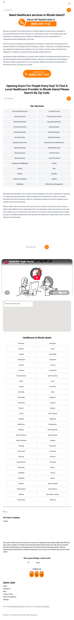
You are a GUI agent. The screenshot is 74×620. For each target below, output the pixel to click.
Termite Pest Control (20, 127)
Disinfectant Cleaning (19, 179)
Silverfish (54, 174)
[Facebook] (42, 574)
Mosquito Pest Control (20, 142)
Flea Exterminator (19, 153)
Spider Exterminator (54, 137)
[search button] (69, 10)
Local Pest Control (54, 111)
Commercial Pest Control (19, 111)
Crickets (54, 163)
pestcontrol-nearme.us (16, 606)
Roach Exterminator (20, 132)
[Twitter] (36, 574)
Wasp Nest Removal (54, 148)
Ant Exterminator (20, 137)
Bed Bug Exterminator (54, 122)
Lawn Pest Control (54, 158)
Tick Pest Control (54, 153)
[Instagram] (31, 574)
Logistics (54, 179)
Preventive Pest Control (54, 116)
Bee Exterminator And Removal (54, 142)
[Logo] (19, 3)
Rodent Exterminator (19, 122)
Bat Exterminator (20, 158)
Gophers (19, 174)
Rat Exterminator (54, 127)
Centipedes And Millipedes (20, 163)
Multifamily (19, 184)
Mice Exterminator (54, 132)
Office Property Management (54, 184)
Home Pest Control (20, 116)
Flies (54, 168)
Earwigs (19, 168)
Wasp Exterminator (20, 148)
